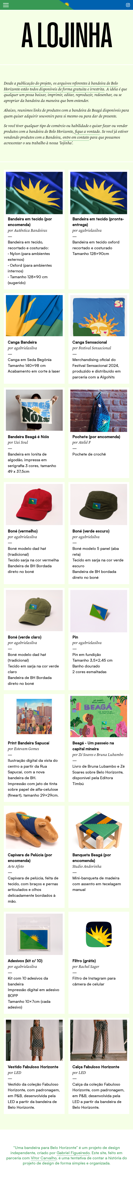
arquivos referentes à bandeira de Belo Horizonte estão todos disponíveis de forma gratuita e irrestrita (61, 86)
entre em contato (76, 137)
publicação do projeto (34, 83)
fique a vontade (87, 131)
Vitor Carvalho (43, 1157)
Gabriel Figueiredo (73, 1152)
